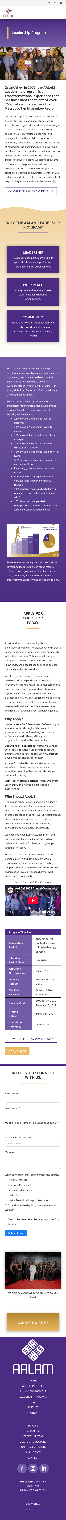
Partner (32, 1407)
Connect (33, 1457)
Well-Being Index (33, 1386)
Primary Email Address (18, 1137)
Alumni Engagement (33, 1391)
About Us (33, 1431)
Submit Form (16, 1233)
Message (10, 1152)
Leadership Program (33, 1396)
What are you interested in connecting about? (32, 1174)
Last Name (11, 1108)
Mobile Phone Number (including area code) (31, 1122)
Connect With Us (33, 1322)
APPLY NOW (17, 1051)
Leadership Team (33, 1436)
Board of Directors (33, 1441)
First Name (11, 1093)
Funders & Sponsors (33, 1446)
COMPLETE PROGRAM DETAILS (30, 191)
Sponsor (32, 1412)
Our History (33, 1452)
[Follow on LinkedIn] (60, 3)
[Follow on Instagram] (55, 3)
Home (33, 1380)
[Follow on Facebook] (49, 3)
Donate (33, 1425)
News (33, 1402)
